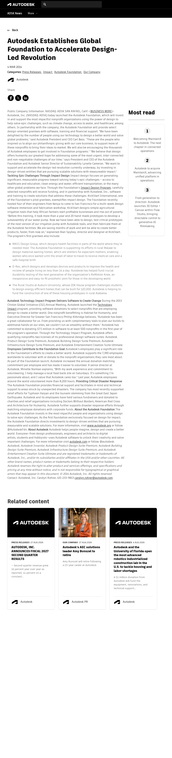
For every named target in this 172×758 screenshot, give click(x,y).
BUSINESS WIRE (101, 111)
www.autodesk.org (99, 425)
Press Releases (32, 72)
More (31, 13)
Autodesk (22, 79)
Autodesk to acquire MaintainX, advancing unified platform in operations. (147, 174)
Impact (48, 72)
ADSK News (14, 13)
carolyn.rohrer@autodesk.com (94, 478)
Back (15, 30)
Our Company (91, 72)
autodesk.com (78, 442)
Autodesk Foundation (68, 72)
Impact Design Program (96, 188)
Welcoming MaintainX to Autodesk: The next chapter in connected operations (147, 145)
